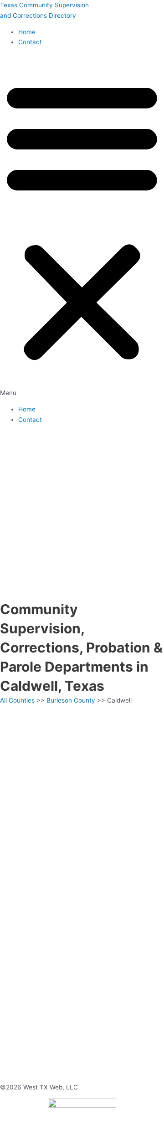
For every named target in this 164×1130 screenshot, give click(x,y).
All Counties (17, 700)
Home (27, 32)
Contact (30, 42)
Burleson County (70, 700)
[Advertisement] (82, 513)
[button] (82, 226)
